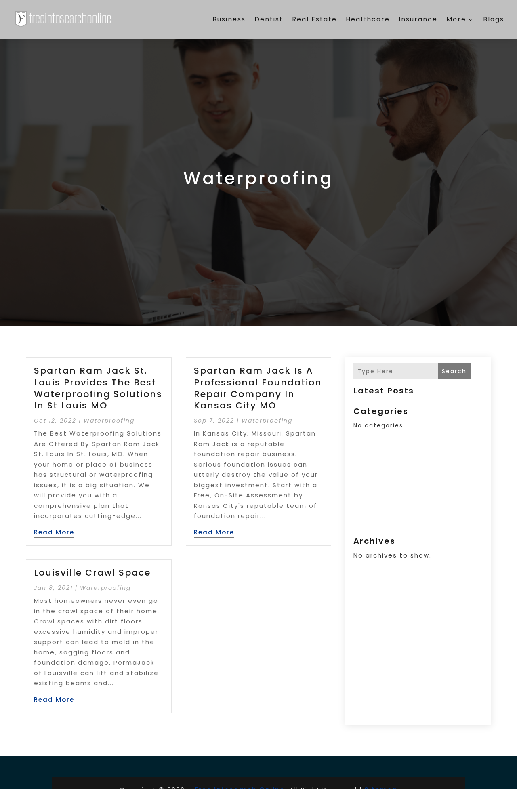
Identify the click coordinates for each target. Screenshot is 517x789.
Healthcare (368, 19)
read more (54, 532)
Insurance (418, 19)
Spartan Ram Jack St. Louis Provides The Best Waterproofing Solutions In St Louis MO (98, 388)
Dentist (268, 19)
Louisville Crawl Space (92, 572)
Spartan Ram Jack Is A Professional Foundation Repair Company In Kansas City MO (258, 388)
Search (454, 371)
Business (229, 19)
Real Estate (314, 19)
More (456, 19)
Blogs (493, 19)
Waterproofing (109, 421)
